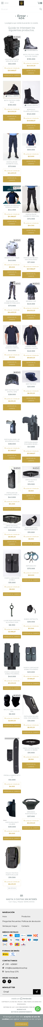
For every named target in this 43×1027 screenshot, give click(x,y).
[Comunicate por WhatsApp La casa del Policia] (38, 1008)
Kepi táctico (31, 384)
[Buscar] (40, 9)
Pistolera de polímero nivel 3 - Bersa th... (12, 493)
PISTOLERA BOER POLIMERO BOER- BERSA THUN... (31, 443)
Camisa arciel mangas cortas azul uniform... (12, 347)
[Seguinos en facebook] (9, 981)
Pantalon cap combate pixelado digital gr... (12, 302)
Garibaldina (31, 147)
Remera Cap (31, 301)
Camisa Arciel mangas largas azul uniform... (31, 347)
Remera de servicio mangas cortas (12, 206)
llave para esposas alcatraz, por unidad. (12, 621)
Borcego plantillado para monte (31, 110)
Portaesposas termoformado (31, 528)
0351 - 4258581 (11, 964)
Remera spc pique (12, 258)
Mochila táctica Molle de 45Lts (12, 60)
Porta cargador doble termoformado (12, 579)
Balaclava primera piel (12, 710)
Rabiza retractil (31, 619)
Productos (26, 916)
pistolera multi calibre (12, 823)
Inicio (4, 916)
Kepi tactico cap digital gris (12, 391)
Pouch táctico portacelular (12, 874)
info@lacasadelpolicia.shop (16, 968)
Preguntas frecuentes (11, 921)
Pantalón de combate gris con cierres (31, 215)
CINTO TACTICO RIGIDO (31, 480)
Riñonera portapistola (31, 813)
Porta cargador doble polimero (31, 668)
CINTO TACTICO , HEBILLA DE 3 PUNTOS (12, 526)
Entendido (21, 1024)
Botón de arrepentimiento (21, 1012)
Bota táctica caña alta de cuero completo (31, 55)
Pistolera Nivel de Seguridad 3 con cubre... (12, 440)
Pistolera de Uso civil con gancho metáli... (31, 717)
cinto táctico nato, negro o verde (31, 749)
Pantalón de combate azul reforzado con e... (12, 163)
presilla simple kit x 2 (12, 776)
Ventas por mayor (9, 926)
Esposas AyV (31, 566)
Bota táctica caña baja (12, 101)
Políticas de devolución (31, 921)
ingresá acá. (21, 1009)
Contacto (25, 926)
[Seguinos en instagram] (4, 981)
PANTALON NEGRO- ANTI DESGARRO (31, 258)
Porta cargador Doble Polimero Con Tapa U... (12, 673)
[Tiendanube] (21, 999)
